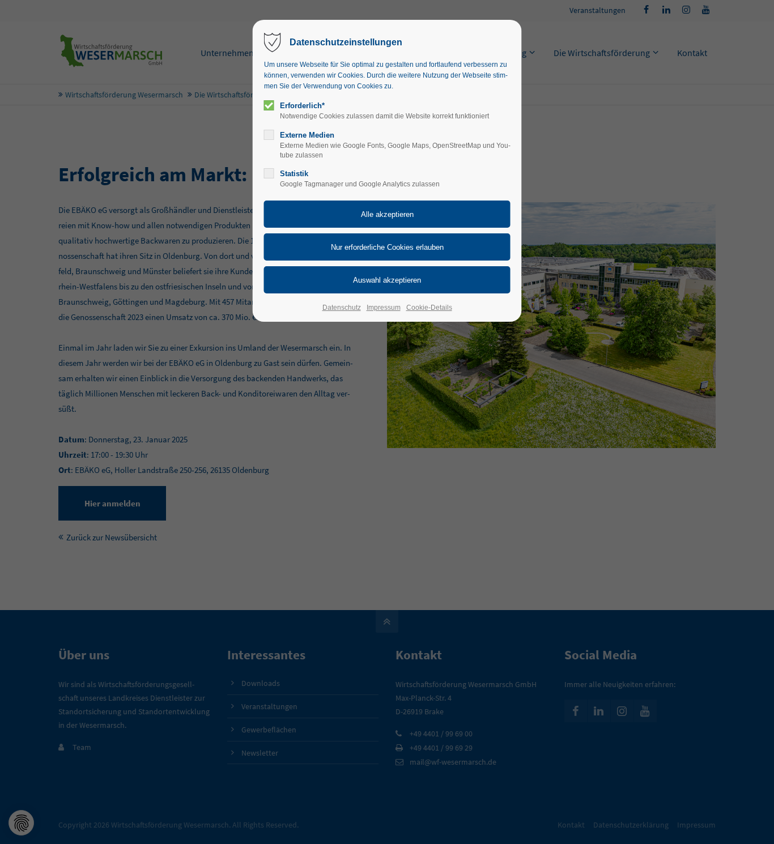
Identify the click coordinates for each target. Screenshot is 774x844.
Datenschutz (341, 308)
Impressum (384, 308)
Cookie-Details (429, 308)
